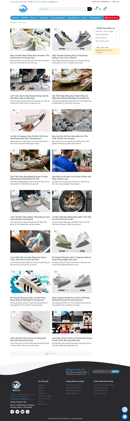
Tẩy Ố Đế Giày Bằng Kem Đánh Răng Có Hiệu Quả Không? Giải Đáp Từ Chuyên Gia (70, 97)
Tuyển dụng (115, 1)
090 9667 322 (31, 2)
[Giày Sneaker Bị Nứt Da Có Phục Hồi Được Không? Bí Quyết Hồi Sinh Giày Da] (72, 282)
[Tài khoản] (100, 9)
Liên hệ (84, 18)
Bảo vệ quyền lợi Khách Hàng (103, 385)
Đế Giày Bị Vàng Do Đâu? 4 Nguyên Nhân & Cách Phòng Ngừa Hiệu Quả (71, 258)
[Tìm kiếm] (89, 9)
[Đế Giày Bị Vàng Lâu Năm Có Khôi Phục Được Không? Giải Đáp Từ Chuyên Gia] (30, 282)
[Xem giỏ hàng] (104, 9)
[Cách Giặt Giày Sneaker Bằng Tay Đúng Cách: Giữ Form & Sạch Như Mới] (30, 241)
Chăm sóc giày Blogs (58, 18)
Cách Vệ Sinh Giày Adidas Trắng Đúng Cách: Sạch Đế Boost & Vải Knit (30, 218)
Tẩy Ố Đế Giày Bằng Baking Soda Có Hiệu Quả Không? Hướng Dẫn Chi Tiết (29, 177)
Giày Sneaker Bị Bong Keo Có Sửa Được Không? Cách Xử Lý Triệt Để (70, 56)
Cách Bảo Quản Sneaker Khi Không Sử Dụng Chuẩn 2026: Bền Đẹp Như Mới (72, 339)
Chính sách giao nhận (101, 388)
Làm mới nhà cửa (73, 18)
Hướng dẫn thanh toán (73, 388)
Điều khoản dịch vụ (72, 393)
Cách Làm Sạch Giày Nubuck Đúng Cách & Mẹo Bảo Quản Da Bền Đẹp (29, 97)
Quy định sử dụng (100, 393)
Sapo (80, 418)
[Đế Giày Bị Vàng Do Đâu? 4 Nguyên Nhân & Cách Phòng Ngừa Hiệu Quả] (72, 241)
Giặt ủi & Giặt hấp (101, 34)
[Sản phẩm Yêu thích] (96, 9)
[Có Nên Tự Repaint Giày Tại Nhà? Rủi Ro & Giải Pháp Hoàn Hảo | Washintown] (30, 120)
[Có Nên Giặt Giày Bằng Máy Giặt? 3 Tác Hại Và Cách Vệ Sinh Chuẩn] (72, 201)
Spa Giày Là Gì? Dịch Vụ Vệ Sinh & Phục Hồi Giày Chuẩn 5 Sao (71, 177)
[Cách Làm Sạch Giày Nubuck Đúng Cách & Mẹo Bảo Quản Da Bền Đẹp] (30, 80)
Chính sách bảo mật (100, 390)
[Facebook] (12, 412)
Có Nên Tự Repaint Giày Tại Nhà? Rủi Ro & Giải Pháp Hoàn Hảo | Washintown (29, 137)
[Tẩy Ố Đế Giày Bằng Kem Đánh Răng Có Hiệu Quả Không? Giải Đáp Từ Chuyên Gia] (72, 80)
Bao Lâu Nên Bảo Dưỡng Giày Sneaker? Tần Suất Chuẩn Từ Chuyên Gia (29, 56)
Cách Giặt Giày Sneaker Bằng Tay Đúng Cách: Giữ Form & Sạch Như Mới (28, 258)
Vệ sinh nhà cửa (100, 38)
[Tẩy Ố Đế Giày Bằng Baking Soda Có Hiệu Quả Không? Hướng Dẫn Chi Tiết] (30, 160)
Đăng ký (115, 371)
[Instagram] (28, 412)
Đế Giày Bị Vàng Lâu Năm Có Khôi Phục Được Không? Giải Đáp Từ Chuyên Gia (28, 298)
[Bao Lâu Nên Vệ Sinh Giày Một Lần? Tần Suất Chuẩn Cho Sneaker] (72, 120)
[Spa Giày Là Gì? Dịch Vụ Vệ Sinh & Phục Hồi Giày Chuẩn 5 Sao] (72, 160)
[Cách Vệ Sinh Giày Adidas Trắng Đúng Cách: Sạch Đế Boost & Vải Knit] (30, 201)
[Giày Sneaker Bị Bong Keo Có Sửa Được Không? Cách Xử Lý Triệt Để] (72, 39)
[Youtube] (22, 412)
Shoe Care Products (102, 41)
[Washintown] (23, 9)
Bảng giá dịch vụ (106, 1)
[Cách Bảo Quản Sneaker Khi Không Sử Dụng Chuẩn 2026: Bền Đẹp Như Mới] (72, 322)
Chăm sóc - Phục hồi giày (104, 31)
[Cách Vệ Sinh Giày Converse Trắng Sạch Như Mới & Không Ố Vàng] (30, 322)
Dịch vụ (33, 18)
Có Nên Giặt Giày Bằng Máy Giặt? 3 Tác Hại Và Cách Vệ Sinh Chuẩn (71, 218)
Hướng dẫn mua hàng (73, 385)
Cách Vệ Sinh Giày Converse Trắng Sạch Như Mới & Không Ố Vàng (28, 339)
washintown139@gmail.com (49, 2)
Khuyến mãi (95, 1)
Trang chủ (15, 18)
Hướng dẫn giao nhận (73, 390)
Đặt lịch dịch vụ (113, 18)
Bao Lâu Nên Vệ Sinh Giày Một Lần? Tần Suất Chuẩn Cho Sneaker (70, 137)
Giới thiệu (24, 18)
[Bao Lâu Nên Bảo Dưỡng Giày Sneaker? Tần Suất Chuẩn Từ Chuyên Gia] (30, 39)
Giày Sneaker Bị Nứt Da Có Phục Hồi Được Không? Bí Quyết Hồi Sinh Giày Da (71, 298)
